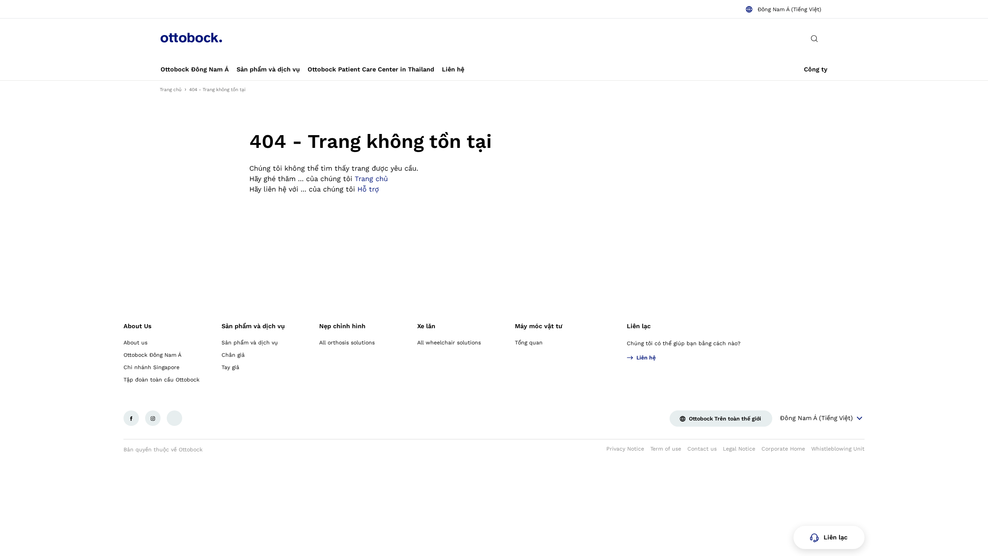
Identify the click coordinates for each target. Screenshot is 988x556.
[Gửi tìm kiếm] (814, 38)
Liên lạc (639, 326)
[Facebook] (131, 418)
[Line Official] (174, 418)
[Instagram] (153, 418)
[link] (195, 69)
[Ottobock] (191, 38)
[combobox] (783, 9)
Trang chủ (170, 89)
